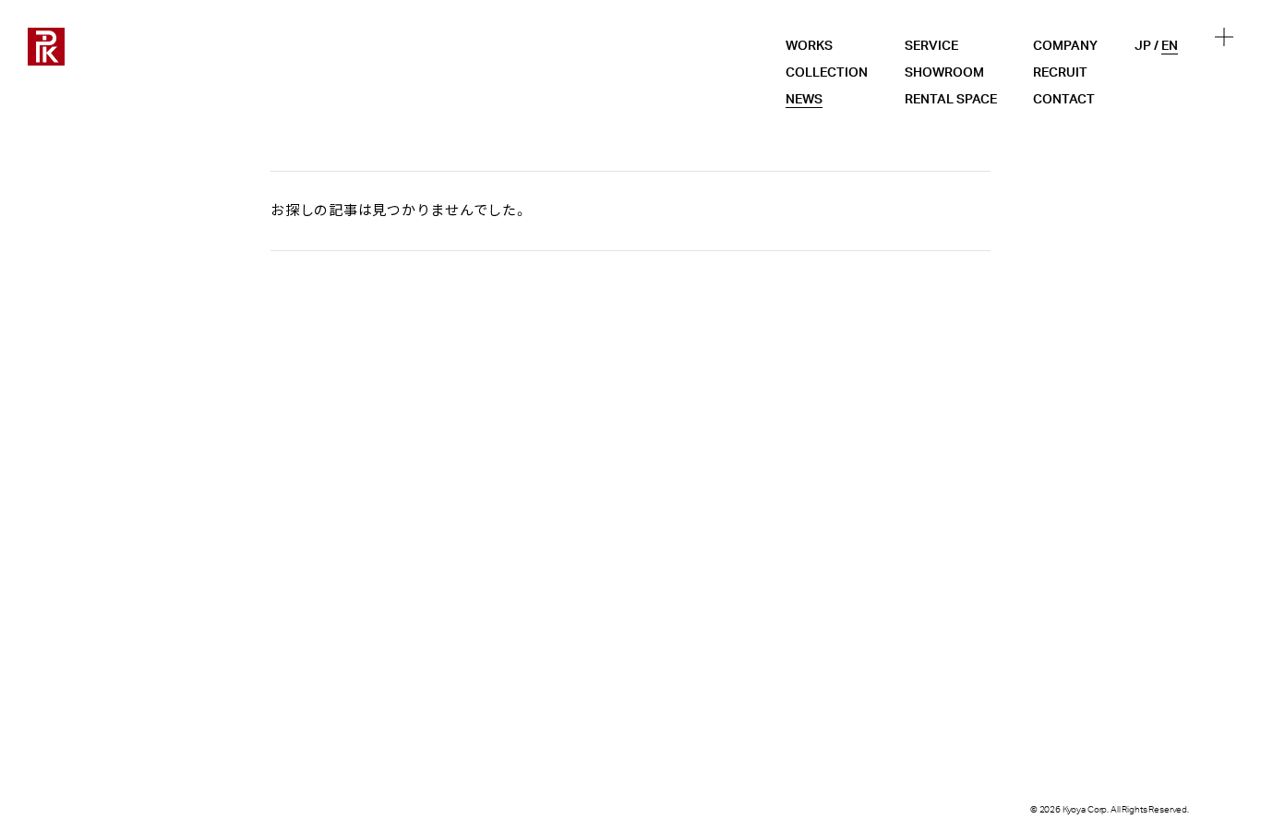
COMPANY (1065, 46)
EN (1169, 46)
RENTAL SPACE (951, 99)
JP (1143, 46)
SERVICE (931, 46)
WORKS (809, 46)
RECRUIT (1060, 72)
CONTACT (1064, 99)
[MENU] (1224, 37)
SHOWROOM (944, 72)
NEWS (804, 99)
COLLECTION (827, 72)
